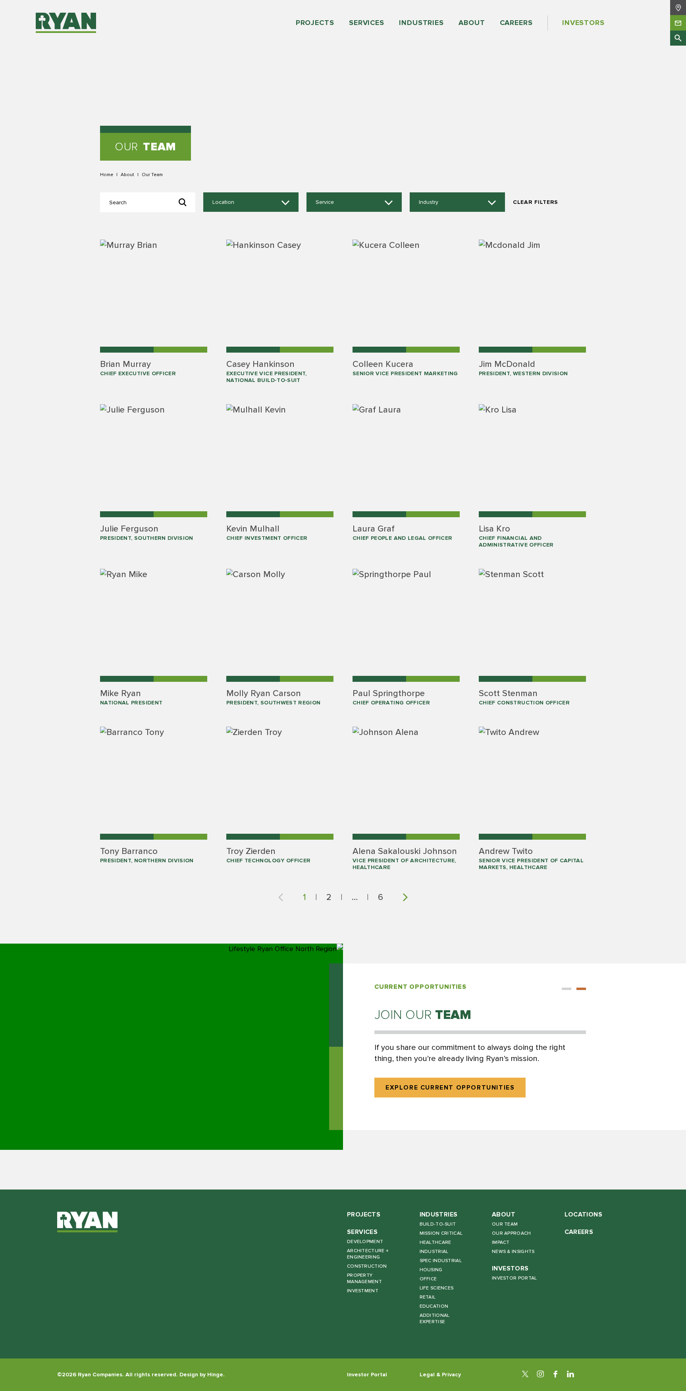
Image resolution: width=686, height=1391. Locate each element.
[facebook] (555, 1374)
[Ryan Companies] (66, 23)
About (127, 174)
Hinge (215, 1374)
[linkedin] (570, 1374)
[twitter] (525, 1374)
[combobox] (251, 202)
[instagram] (540, 1374)
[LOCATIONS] (678, 7)
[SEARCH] (678, 38)
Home (106, 174)
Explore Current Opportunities (449, 1088)
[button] (566, 989)
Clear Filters (535, 202)
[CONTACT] (678, 22)
